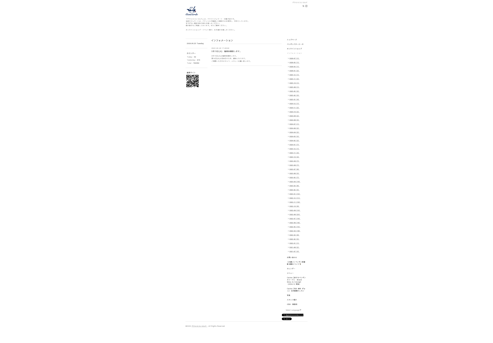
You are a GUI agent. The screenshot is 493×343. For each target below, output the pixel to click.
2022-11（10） (295, 202)
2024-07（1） (295, 124)
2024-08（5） (295, 120)
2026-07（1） (295, 58)
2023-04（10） (295, 182)
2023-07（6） (295, 169)
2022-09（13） (295, 210)
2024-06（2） (295, 128)
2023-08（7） (295, 165)
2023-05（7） (295, 177)
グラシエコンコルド (199, 326)
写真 (288, 295)
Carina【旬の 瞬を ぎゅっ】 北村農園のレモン (296, 290)
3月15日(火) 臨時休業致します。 (226, 51)
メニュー (290, 273)
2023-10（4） (295, 157)
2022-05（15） (295, 227)
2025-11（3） (295, 79)
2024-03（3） (295, 136)
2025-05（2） (295, 91)
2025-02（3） (295, 95)
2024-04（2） (295, 132)
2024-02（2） (295, 140)
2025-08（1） (295, 87)
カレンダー (291, 269)
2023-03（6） (295, 186)
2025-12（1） (295, 75)
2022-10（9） (295, 206)
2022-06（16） (295, 223)
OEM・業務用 (292, 304)
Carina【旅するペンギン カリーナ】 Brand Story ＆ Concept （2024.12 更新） (296, 281)
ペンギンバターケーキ (295, 44)
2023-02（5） (295, 190)
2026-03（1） (295, 67)
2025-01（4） (295, 99)
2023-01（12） (295, 194)
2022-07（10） (295, 219)
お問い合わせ (292, 257)
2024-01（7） (295, 145)
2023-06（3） (295, 173)
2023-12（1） (295, 149)
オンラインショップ (294, 49)
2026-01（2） (295, 71)
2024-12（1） (295, 103)
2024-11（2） (295, 108)
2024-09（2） (295, 116)
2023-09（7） (295, 161)
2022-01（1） (295, 243)
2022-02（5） (295, 239)
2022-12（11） (295, 198)
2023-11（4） (295, 153)
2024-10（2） (295, 112)
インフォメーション (294, 53)
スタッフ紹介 (292, 300)
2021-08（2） (295, 247)
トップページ (292, 40)
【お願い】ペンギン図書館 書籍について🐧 (296, 263)
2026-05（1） (295, 62)
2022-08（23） (295, 214)
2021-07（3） (295, 251)
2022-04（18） (295, 231)
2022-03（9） (295, 235)
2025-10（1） (295, 83)
